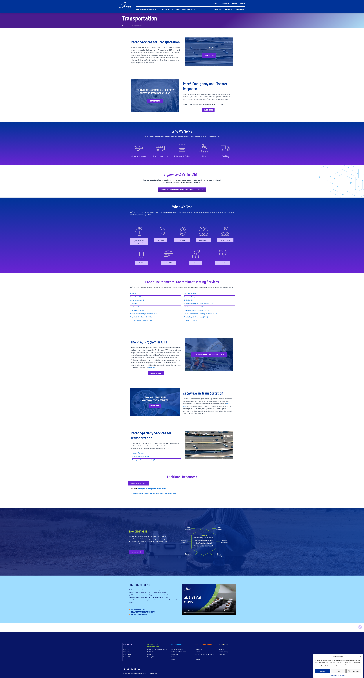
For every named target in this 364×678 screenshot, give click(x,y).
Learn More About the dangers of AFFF (209, 354)
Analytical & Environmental (153, 645)
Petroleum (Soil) (189, 297)
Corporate (127, 645)
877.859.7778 (155, 101)
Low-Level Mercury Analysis (139, 307)
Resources (240, 9)
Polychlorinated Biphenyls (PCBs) (141, 317)
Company (228, 9)
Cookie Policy (333, 675)
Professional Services (184, 9)
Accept (322, 671)
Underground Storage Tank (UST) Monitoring (147, 460)
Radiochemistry (189, 300)
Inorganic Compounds (137, 300)
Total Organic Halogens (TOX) (194, 307)
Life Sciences (166, 9)
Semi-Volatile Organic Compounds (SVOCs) (198, 303)
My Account (225, 4)
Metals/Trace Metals (137, 310)
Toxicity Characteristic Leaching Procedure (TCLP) (200, 314)
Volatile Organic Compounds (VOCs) (196, 317)
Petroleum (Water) (190, 293)
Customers (223, 645)
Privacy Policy (341, 675)
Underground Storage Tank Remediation (152, 489)
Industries (217, 9)
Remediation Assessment (140, 456)
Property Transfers (138, 453)
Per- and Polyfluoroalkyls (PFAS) (141, 320)
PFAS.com (151, 368)
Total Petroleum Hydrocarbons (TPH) (196, 310)
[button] (360, 657)
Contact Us (209, 55)
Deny (338, 671)
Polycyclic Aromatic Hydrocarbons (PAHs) (144, 314)
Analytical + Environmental (146, 9)
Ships (203, 156)
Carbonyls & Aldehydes (138, 297)
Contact (242, 4)
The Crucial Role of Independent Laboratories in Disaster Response (153, 494)
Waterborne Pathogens (191, 320)
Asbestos (133, 293)
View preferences (353, 671)
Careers (234, 4)
